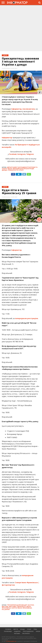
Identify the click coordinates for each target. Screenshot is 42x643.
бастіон (31, 605)
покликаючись (28, 109)
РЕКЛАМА (17, 633)
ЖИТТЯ (15, 629)
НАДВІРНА (17, 631)
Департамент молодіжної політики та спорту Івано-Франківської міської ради (20, 167)
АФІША (38, 631)
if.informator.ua (11, 641)
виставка (13, 606)
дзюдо (4, 170)
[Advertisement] (21, 28)
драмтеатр (21, 606)
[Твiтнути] (24, 174)
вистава (5, 606)
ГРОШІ (29, 629)
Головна (8, 629)
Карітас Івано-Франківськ (22, 608)
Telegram (30, 154)
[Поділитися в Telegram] (19, 174)
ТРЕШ (35, 629)
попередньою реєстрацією (26, 318)
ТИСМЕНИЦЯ (8, 631)
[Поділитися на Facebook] (13, 174)
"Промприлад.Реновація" (17, 605)
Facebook (13, 154)
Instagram (21, 154)
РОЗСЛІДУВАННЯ (28, 631)
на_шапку (6, 609)
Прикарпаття (13, 170)
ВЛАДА (22, 629)
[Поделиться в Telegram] (19, 613)
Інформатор (16, 109)
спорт (21, 170)
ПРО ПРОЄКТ (26, 633)
